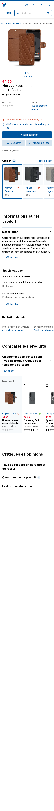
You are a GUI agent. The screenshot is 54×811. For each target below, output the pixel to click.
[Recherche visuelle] (48, 13)
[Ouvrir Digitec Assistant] (41, 5)
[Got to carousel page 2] (28, 73)
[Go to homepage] (4, 5)
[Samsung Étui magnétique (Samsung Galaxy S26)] (32, 404)
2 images (27, 76)
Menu (8, 13)
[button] (27, 119)
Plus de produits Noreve (39, 106)
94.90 (7, 82)
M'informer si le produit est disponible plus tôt (27, 126)
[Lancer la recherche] (17, 13)
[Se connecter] (34, 5)
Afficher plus (11, 257)
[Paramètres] (26, 5)
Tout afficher (45, 160)
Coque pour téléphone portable (9, 414)
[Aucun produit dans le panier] (49, 5)
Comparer (16, 143)
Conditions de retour (12, 330)
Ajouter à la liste (41, 143)
